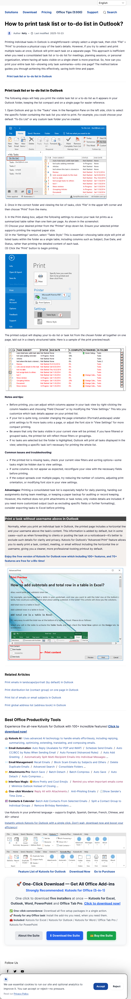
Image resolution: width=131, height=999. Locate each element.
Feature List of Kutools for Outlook (42, 863)
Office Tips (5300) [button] (69, 12)
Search (112, 12)
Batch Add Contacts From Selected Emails (61, 801)
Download (30, 12)
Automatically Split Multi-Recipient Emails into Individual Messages (64, 756)
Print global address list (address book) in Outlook (35, 705)
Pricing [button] (46, 12)
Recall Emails (42, 762)
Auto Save (100, 771)
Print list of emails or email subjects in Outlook (33, 697)
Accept (100, 986)
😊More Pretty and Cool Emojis (49, 781)
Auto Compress (31, 776)
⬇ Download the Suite (65, 927)
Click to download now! (102, 895)
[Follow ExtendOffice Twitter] (15, 962)
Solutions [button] (11, 12)
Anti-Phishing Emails (83, 791)
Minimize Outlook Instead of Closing (34, 786)
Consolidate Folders (71, 766)
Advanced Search (44, 766)
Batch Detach (57, 771)
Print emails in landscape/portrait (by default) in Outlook (39, 682)
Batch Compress (79, 771)
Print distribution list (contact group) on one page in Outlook (41, 689)
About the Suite (28, 927)
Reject (116, 986)
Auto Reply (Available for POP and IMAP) (57, 748)
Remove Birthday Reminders (51, 805)
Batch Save (38, 771)
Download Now (79, 863)
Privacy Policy (21, 993)
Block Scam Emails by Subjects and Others (80, 762)
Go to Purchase (104, 863)
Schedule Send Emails (99, 748)
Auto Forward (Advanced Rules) (79, 752)
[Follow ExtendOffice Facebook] (8, 962)
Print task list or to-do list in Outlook (29, 76)
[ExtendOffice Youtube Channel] (22, 962)
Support (92, 12)
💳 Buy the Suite (101, 927)
